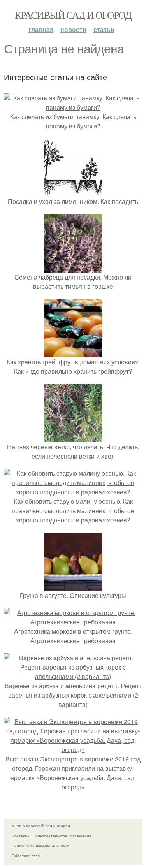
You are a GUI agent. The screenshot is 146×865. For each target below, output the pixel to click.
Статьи (103, 29)
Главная (40, 29)
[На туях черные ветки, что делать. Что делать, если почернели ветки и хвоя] (73, 437)
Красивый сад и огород (73, 14)
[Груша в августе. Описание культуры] (73, 586)
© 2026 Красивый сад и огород (41, 825)
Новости (73, 29)
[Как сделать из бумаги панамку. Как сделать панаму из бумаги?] (73, 107)
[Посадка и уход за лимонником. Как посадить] (73, 192)
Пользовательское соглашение (62, 836)
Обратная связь (26, 855)
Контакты (20, 836)
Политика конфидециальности (40, 845)
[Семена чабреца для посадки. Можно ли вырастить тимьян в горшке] (73, 267)
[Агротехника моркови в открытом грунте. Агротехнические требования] (73, 621)
